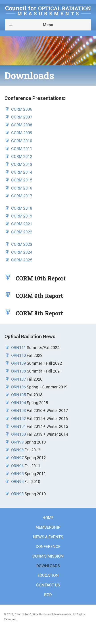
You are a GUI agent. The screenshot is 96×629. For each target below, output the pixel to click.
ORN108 (18, 371)
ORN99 (17, 442)
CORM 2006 (21, 109)
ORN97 (17, 457)
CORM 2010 (21, 140)
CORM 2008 (21, 125)
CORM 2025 (21, 260)
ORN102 (18, 418)
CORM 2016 (21, 188)
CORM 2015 (21, 180)
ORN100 (18, 434)
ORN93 (17, 493)
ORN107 (18, 379)
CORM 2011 (21, 148)
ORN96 (17, 465)
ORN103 (18, 410)
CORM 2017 (21, 196)
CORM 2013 (21, 164)
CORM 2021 (21, 224)
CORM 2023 (21, 244)
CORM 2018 (21, 208)
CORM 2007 (21, 117)
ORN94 (17, 481)
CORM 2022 (21, 232)
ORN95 (17, 473)
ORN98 (17, 450)
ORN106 (18, 387)
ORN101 (18, 426)
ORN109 (18, 363)
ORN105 (18, 394)
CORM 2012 (21, 156)
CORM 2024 (21, 252)
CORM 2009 (21, 132)
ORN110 (18, 355)
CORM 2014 (21, 172)
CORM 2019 (21, 216)
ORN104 (18, 402)
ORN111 (18, 347)
